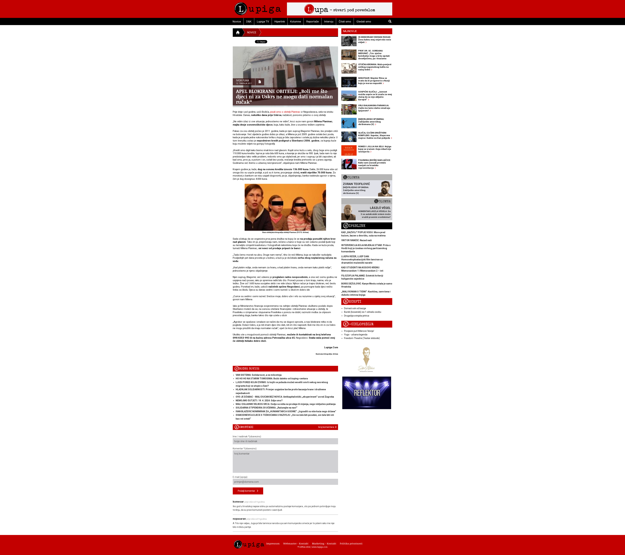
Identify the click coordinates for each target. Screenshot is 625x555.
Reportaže (312, 21)
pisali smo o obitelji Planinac (285, 111)
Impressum (273, 543)
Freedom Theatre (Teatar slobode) (362, 338)
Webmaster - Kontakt (295, 543)
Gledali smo (363, 21)
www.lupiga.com (319, 547)
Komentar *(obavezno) (245, 448)
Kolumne (295, 21)
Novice (237, 21)
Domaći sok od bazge (355, 308)
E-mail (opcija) (240, 477)
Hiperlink (279, 21)
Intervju (328, 21)
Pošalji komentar (247, 491)
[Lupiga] (258, 8)
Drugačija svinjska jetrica (356, 315)
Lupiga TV (263, 21)
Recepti (352, 302)
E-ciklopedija (358, 324)
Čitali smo (345, 21)
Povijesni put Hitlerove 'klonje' (359, 331)
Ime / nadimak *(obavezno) (247, 436)
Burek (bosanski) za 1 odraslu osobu (362, 312)
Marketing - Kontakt (324, 543)
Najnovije (350, 31)
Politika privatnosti (351, 543)
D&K (248, 21)
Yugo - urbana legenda (355, 334)
